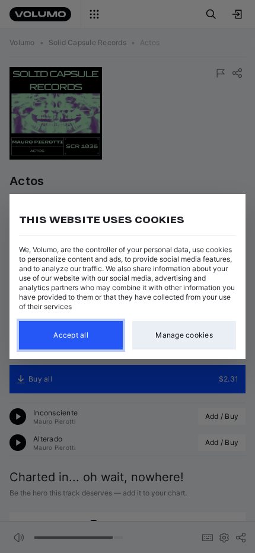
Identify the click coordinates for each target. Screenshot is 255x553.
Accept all (70, 334)
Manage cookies (184, 334)
